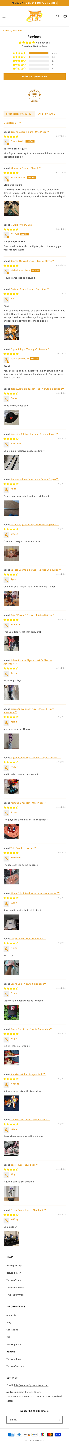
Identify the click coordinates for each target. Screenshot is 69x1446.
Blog (8, 1322)
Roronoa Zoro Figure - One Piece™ (29, 131)
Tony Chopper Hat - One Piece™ (28, 938)
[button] (4, 16)
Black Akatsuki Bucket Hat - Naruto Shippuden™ (37, 388)
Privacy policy (14, 1265)
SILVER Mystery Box (21, 224)
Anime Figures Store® (12, 30)
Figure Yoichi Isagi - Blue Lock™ (28, 1210)
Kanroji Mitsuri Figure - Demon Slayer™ (32, 260)
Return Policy (13, 1272)
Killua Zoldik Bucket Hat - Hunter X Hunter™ (35, 893)
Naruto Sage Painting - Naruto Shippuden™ (34, 524)
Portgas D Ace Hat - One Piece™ (28, 802)
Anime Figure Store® (37, 1440)
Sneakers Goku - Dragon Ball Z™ (28, 1074)
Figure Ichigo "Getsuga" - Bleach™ (29, 349)
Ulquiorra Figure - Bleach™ (25, 168)
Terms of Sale (13, 1280)
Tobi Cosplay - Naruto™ (23, 848)
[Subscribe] (58, 1420)
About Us (11, 1315)
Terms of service (15, 1366)
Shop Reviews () (47, 113)
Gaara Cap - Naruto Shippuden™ (28, 983)
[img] (35, 42)
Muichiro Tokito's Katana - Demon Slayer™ (34, 434)
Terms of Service (15, 1287)
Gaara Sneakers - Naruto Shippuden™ (31, 1029)
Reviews (10, 1351)
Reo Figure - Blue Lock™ (24, 1164)
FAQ (8, 1336)
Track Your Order (15, 1294)
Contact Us (12, 1329)
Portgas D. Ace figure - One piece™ (29, 289)
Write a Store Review (34, 76)
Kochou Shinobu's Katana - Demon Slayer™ (34, 479)
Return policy (13, 1344)
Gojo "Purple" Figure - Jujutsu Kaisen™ (32, 615)
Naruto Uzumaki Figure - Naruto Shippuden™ (35, 569)
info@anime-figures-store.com (31, 1385)
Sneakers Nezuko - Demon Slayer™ (30, 1119)
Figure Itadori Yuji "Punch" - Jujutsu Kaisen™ (35, 757)
